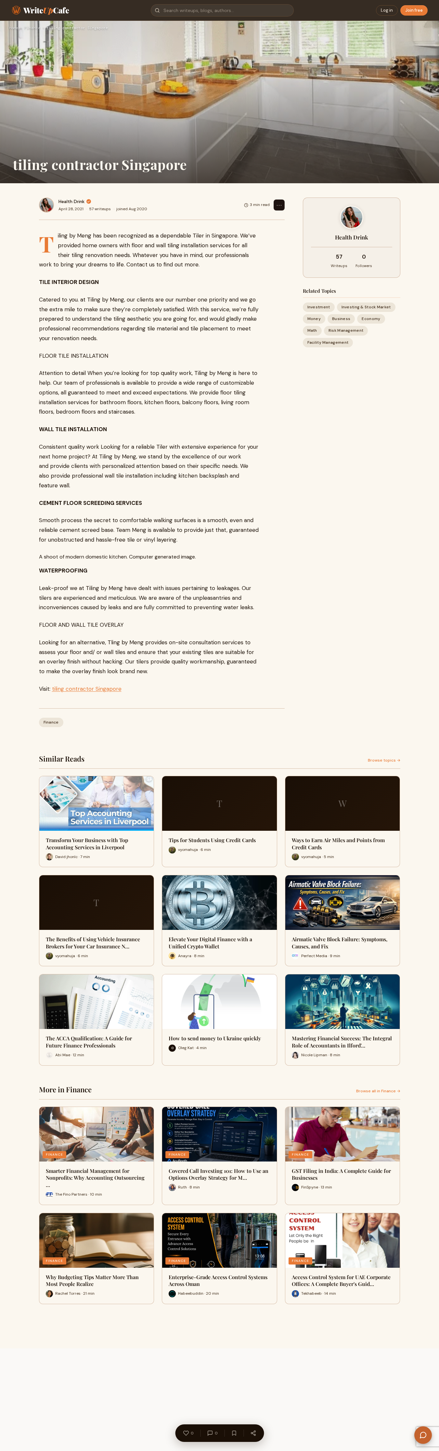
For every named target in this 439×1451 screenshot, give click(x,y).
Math (312, 330)
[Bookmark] (234, 1433)
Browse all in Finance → (378, 1091)
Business (341, 318)
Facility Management (328, 342)
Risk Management (346, 330)
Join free (414, 10)
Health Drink (71, 201)
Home (13, 28)
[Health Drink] (46, 205)
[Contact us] (423, 1435)
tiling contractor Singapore (87, 688)
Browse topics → (384, 760)
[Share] (253, 1433)
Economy (371, 318)
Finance (32, 28)
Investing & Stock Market (366, 307)
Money (314, 318)
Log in (387, 10)
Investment (318, 307)
